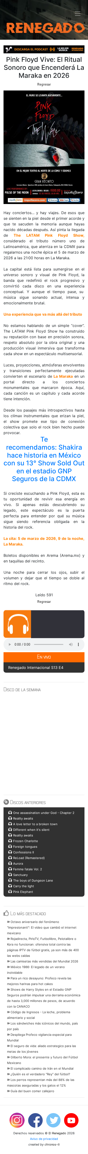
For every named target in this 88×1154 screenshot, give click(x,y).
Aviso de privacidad (44, 1139)
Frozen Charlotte (25, 841)
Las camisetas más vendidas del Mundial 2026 (44, 961)
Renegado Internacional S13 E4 (35, 667)
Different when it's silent (31, 830)
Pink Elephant (23, 892)
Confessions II (23, 852)
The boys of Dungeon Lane (33, 880)
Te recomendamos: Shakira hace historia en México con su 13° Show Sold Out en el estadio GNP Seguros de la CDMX (45, 459)
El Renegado (57, 1133)
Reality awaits (23, 818)
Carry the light (23, 886)
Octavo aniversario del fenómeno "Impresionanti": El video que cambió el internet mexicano (42, 927)
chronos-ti (52, 1144)
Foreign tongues (25, 846)
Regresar (44, 84)
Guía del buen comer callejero (32, 1091)
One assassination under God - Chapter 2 (43, 813)
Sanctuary (20, 875)
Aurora (18, 863)
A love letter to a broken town (35, 824)
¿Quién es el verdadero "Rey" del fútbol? (40, 1074)
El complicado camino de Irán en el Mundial (41, 1068)
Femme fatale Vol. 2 (27, 869)
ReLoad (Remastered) (29, 858)
